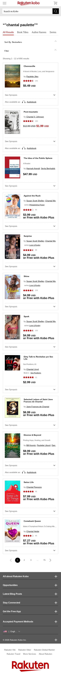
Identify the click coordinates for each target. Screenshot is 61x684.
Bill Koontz (31, 445)
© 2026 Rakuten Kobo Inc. (15, 640)
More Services (29, 654)
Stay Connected (11, 602)
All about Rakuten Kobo (16, 576)
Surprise (28, 236)
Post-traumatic (31, 112)
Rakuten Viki (9, 650)
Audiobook (31, 102)
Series (53, 32)
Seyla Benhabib (48, 168)
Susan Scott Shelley (35, 201)
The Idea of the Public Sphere (38, 158)
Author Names (39, 32)
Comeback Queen (32, 521)
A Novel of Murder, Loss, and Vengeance (38, 71)
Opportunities (10, 585)
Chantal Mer (50, 201)
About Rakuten (45, 654)
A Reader (26, 163)
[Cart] (55, 3)
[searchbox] (30, 11)
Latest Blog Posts (12, 594)
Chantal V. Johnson (35, 117)
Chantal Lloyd (32, 369)
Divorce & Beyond (32, 435)
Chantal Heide (32, 531)
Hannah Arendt (33, 168)
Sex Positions (35, 373)
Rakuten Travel (13, 654)
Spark (26, 316)
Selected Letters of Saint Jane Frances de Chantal (38, 400)
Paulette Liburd (44, 445)
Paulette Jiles (32, 76)
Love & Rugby (34, 245)
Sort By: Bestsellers (13, 42)
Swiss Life (29, 482)
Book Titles (22, 32)
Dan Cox (55, 445)
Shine (26, 276)
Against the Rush (32, 196)
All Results (8, 32)
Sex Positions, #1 (29, 364)
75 (44, 560)
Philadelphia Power (37, 205)
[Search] (55, 11)
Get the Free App (12, 611)
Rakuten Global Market (44, 650)
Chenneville (29, 66)
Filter (6, 51)
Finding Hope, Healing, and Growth (36, 440)
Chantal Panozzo (34, 487)
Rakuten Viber (24, 650)
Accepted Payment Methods (18, 621)
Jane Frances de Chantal (37, 406)
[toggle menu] (4, 3)
